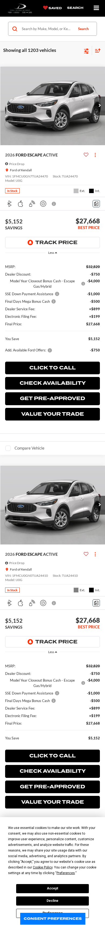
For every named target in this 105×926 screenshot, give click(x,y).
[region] (52, 308)
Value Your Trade (52, 414)
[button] (99, 106)
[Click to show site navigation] (96, 8)
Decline (52, 901)
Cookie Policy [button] (42, 867)
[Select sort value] (96, 50)
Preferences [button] (66, 873)
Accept (52, 888)
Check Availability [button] (53, 383)
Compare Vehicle (29, 448)
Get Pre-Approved (52, 398)
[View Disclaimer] (54, 203)
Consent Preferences (53, 918)
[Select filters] (86, 51)
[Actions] (95, 155)
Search (83, 29)
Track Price (56, 242)
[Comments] (96, 203)
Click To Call (52, 368)
